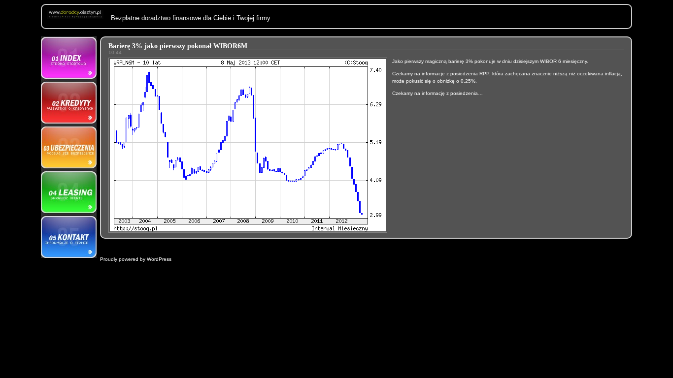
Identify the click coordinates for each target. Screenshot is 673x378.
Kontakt (69, 236)
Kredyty (69, 103)
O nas (69, 58)
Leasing (69, 191)
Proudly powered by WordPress (135, 259)
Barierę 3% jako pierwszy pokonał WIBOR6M (177, 46)
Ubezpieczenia (69, 147)
